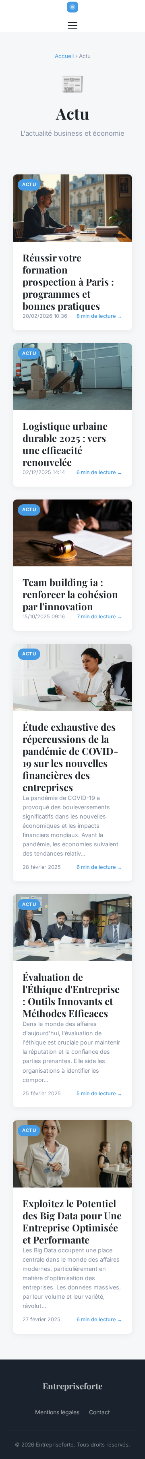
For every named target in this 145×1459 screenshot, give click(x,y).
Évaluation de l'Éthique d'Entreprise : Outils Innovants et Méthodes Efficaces (71, 995)
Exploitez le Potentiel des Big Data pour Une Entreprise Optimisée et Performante (72, 1221)
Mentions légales (57, 1412)
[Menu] (72, 25)
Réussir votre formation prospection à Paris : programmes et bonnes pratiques (68, 281)
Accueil (64, 56)
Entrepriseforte (72, 1385)
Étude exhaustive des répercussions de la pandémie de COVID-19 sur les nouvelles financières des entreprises (70, 757)
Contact (99, 1412)
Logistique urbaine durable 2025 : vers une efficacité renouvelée (65, 443)
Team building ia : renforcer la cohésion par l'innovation (70, 594)
